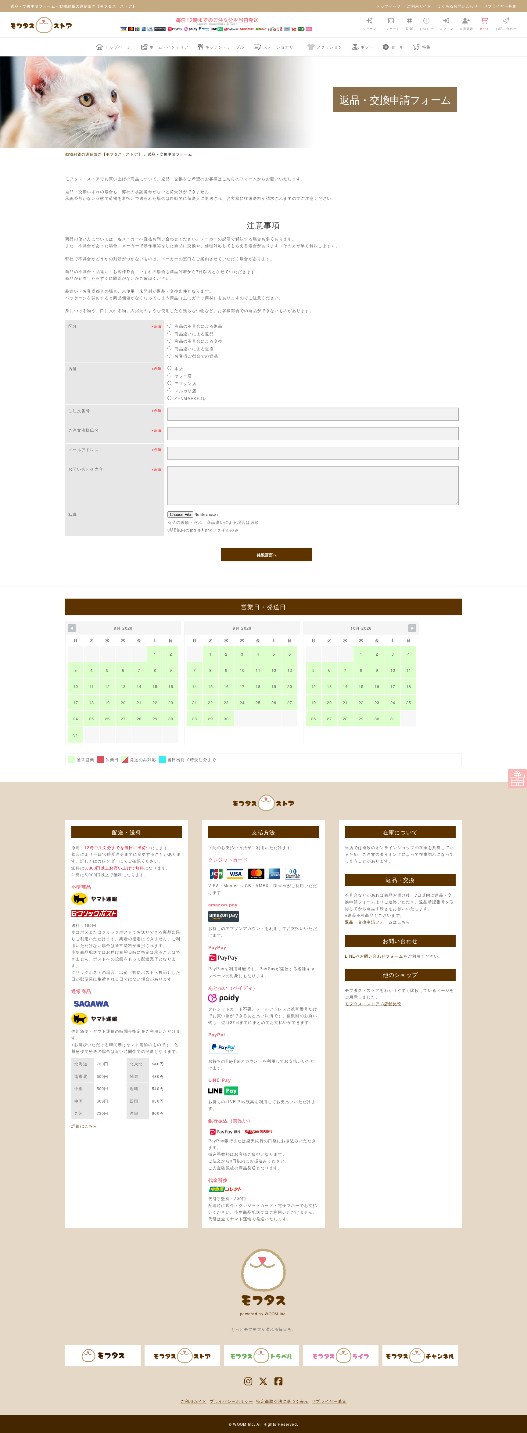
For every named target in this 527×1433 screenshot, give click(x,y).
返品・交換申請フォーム (369, 922)
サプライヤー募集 (500, 6)
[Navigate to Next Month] (412, 628)
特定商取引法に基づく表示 (282, 1401)
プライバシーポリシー (231, 1401)
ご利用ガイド (419, 6)
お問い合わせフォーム (381, 956)
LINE (350, 956)
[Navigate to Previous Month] (72, 628)
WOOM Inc (243, 1424)
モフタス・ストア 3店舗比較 (373, 1003)
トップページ (388, 6)
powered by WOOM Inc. (263, 1313)
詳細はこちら (84, 1126)
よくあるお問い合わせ (457, 6)
